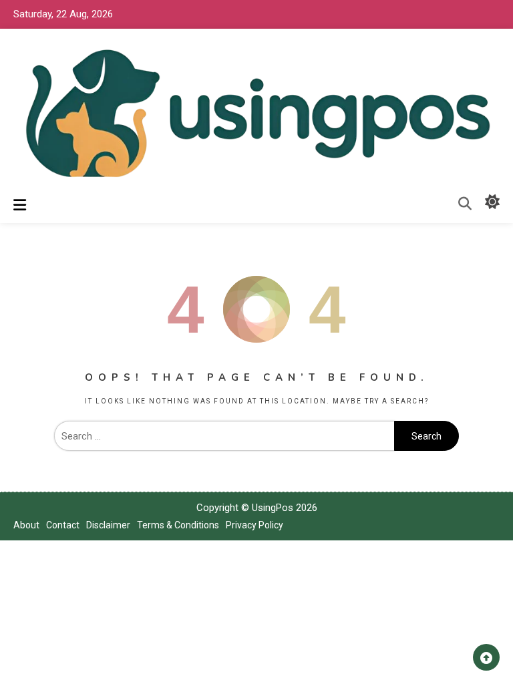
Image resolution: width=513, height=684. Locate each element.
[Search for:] (224, 436)
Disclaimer (108, 525)
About (26, 525)
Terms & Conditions (178, 525)
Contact (62, 525)
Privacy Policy (254, 525)
